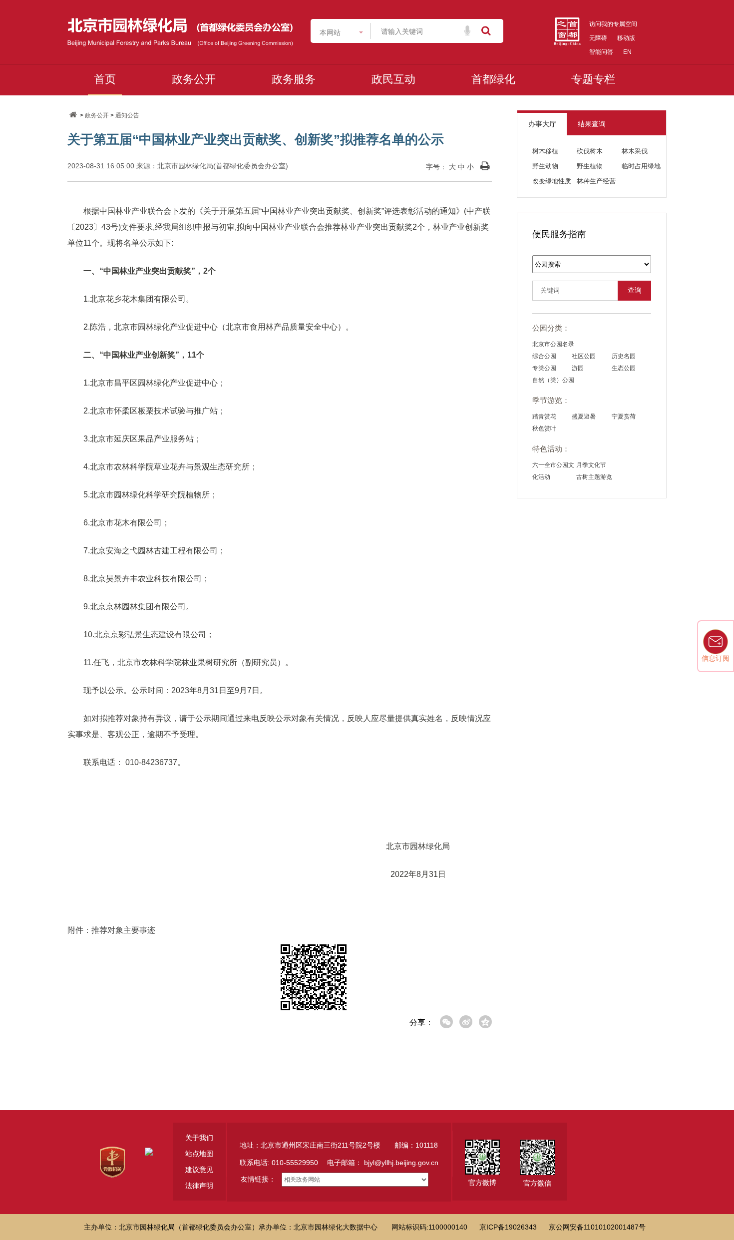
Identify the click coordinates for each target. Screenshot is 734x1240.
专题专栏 (593, 79)
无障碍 (598, 37)
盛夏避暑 (584, 416)
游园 (578, 368)
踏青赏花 (544, 416)
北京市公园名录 (553, 344)
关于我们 (199, 1138)
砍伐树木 (590, 151)
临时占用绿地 (641, 166)
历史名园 (624, 356)
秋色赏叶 (544, 428)
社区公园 (584, 356)
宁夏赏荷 (624, 416)
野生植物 (590, 166)
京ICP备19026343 (508, 1227)
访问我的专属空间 (613, 23)
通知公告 (127, 115)
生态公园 (624, 368)
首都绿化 (493, 79)
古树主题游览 (594, 476)
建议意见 (199, 1170)
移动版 (626, 37)
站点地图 (199, 1154)
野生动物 (545, 166)
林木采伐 (635, 151)
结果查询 (592, 124)
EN (627, 51)
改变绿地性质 (551, 181)
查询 (635, 290)
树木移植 (545, 151)
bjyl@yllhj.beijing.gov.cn (401, 1163)
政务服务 (294, 79)
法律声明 (199, 1186)
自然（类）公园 (553, 380)
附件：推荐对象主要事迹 (111, 930)
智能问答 (601, 51)
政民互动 (393, 79)
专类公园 (544, 368)
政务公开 (194, 79)
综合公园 (544, 356)
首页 (105, 79)
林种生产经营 (596, 181)
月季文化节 (591, 464)
